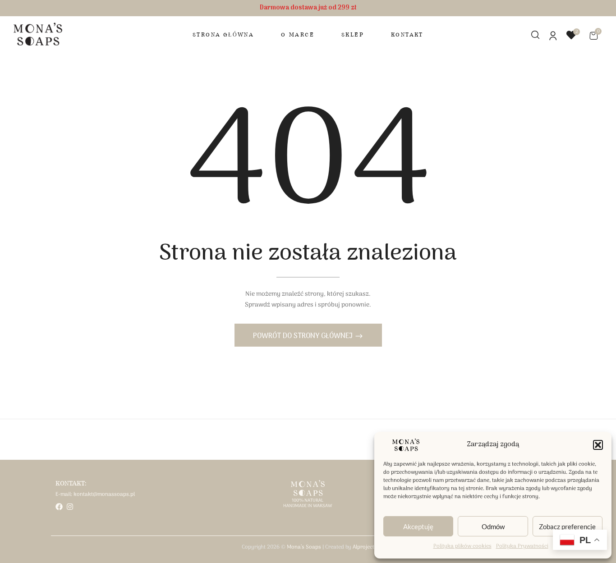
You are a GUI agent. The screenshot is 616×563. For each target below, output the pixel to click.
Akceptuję (418, 526)
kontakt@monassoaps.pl (104, 494)
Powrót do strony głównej (303, 336)
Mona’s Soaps (304, 547)
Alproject (363, 547)
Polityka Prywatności (522, 546)
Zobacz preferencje (567, 526)
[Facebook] (59, 506)
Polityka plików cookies (462, 546)
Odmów (493, 526)
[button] (597, 444)
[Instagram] (70, 506)
